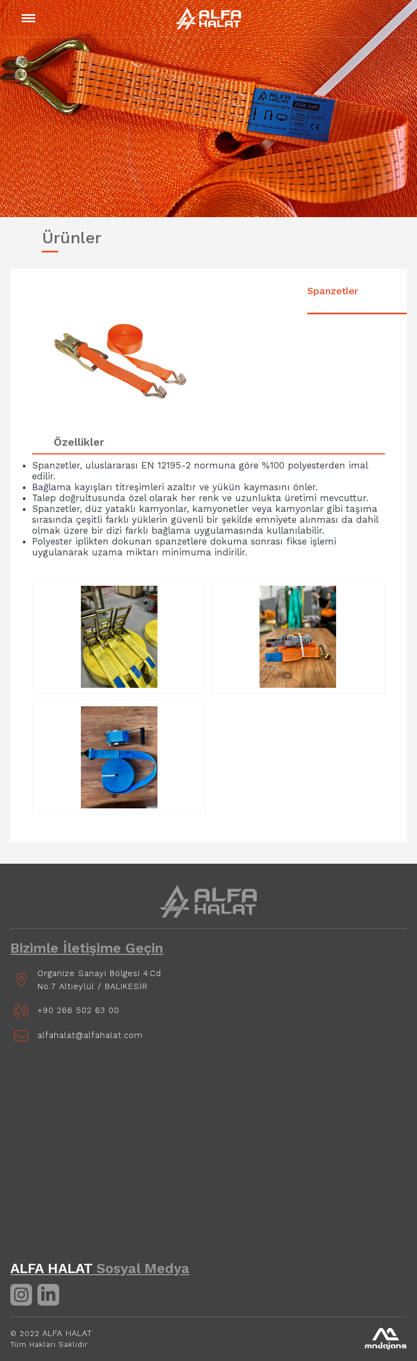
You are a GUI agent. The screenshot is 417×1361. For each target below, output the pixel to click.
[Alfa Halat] (208, 901)
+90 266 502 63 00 (78, 1010)
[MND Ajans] (386, 1339)
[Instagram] (21, 1295)
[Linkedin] (48, 1295)
